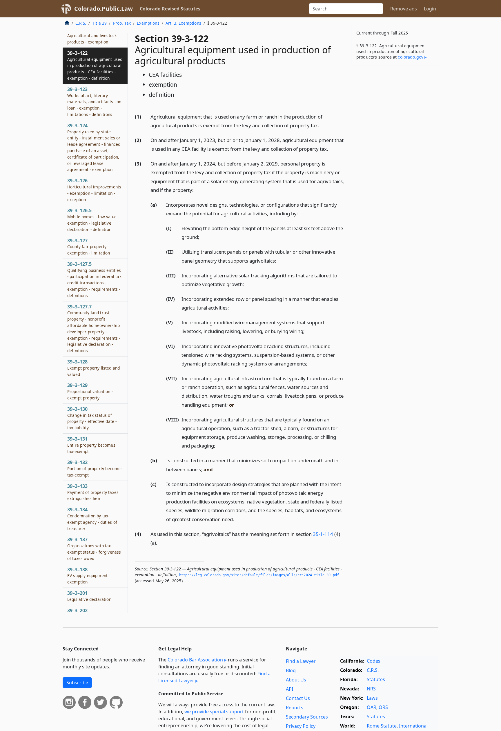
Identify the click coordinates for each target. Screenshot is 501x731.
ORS (383, 707)
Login (430, 9)
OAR (371, 707)
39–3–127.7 (93, 328)
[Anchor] (322, 125)
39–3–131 (91, 445)
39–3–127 (88, 246)
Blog (291, 670)
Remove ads (403, 9)
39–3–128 (93, 368)
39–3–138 (88, 575)
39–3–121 (92, 35)
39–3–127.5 (94, 279)
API (289, 689)
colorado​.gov (410, 57)
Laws (372, 698)
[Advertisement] (394, 161)
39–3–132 (95, 468)
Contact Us (298, 698)
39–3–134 (92, 518)
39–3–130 (92, 418)
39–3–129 (90, 391)
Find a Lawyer (301, 661)
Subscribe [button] (77, 682)
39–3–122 (94, 65)
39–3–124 (94, 147)
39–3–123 (94, 101)
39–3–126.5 (93, 219)
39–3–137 (94, 548)
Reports (294, 707)
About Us (296, 680)
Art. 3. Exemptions (183, 23)
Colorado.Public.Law (103, 8)
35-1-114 (323, 534)
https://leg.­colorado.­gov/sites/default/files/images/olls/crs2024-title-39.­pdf (259, 575)
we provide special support (214, 711)
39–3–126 (94, 189)
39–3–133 (93, 492)
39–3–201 (89, 596)
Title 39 (99, 23)
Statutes (376, 679)
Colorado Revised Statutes (170, 9)
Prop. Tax (122, 23)
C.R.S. (80, 23)
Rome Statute (382, 726)
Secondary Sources (307, 717)
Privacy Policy (300, 726)
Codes (373, 661)
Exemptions (148, 23)
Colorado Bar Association (195, 660)
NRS (371, 688)
